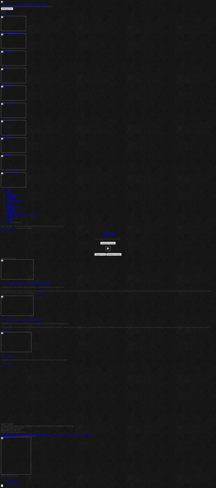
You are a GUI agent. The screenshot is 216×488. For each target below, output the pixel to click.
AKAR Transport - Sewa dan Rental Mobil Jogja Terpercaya (24, 4)
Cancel (8, 204)
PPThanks (10, 202)
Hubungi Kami (7, 9)
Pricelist (9, 216)
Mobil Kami (10, 208)
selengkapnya (41, 293)
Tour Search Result (13, 200)
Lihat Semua (6, 189)
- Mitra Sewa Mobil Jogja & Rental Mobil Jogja (47, 434)
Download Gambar (108, 243)
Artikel (8, 220)
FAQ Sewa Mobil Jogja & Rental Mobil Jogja (23, 214)
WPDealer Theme (8, 436)
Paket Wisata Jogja (13, 212)
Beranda (9, 192)
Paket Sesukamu (13, 206)
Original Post (100, 254)
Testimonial (10, 198)
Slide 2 (12, 228)
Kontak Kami (11, 210)
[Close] (2, 485)
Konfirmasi (10, 196)
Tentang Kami (11, 194)
